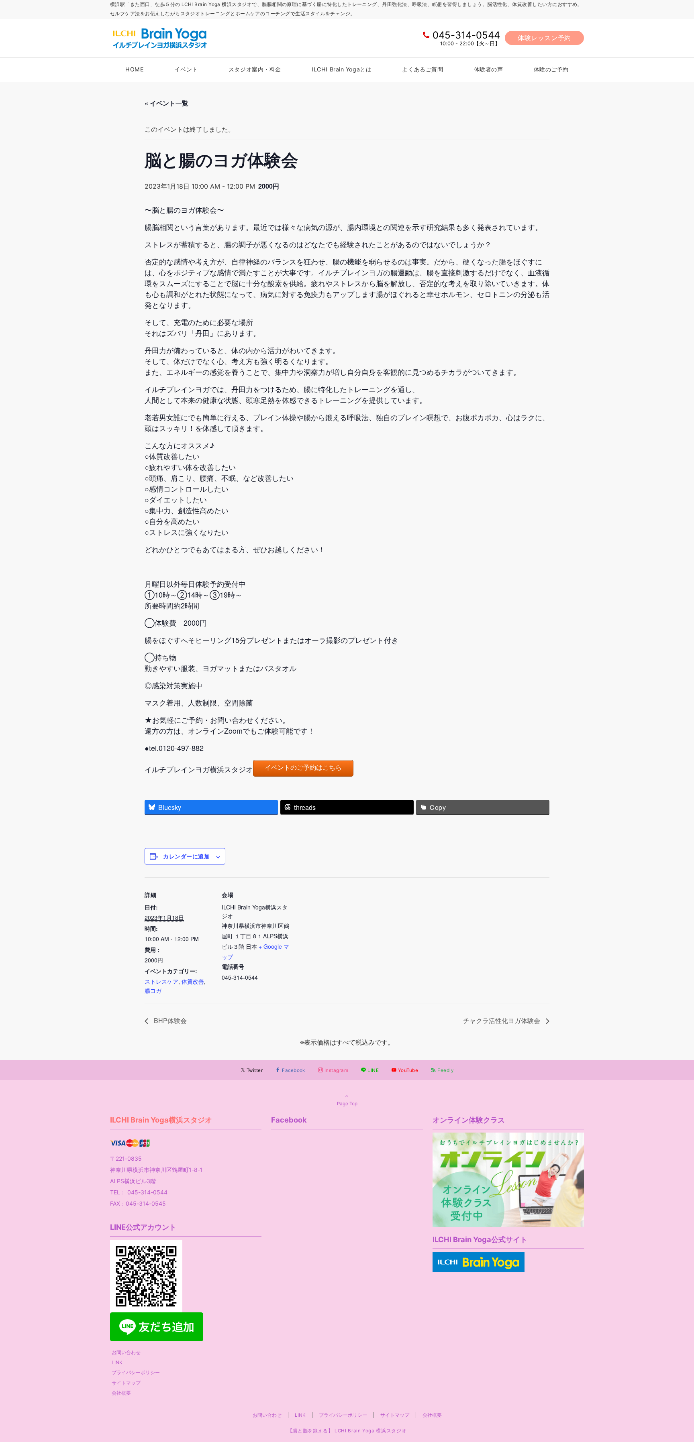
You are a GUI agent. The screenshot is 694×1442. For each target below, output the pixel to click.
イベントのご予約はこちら (303, 767)
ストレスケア (161, 981)
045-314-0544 (466, 35)
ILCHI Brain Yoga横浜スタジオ (161, 1119)
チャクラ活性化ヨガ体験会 (502, 1020)
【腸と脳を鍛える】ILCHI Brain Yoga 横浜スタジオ (347, 1431)
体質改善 (193, 981)
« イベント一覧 (166, 103)
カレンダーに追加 (186, 856)
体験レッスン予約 (544, 38)
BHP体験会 (169, 1020)
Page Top (347, 1103)
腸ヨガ (153, 990)
